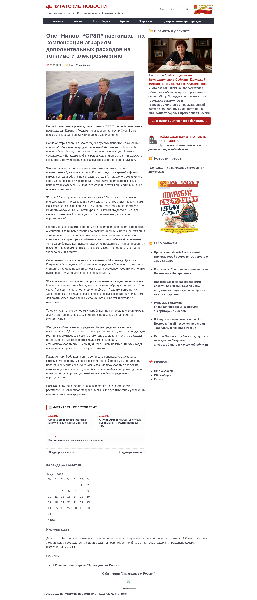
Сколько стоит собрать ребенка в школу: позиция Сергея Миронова (67, 421)
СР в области (163, 371)
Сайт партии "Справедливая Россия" (128, 573)
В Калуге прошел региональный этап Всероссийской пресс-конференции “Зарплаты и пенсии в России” (180, 323)
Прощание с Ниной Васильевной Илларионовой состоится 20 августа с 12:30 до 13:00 (181, 256)
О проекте (146, 21)
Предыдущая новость (61, 452)
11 (56, 496)
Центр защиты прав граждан (182, 21)
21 (75, 502)
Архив (124, 21)
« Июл (52, 519)
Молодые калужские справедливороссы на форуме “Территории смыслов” (176, 307)
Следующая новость (130, 452)
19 (62, 502)
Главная (57, 21)
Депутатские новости (76, 6)
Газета (77, 21)
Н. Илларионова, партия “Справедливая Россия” (86, 565)
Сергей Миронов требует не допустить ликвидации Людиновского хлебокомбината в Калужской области (181, 340)
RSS (124, 593)
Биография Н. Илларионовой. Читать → (180, 120)
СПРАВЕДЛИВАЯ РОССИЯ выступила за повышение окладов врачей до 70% (120, 422)
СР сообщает (101, 21)
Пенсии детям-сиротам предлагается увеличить (75, 440)
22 (81, 502)
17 (49, 502)
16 (88, 496)
